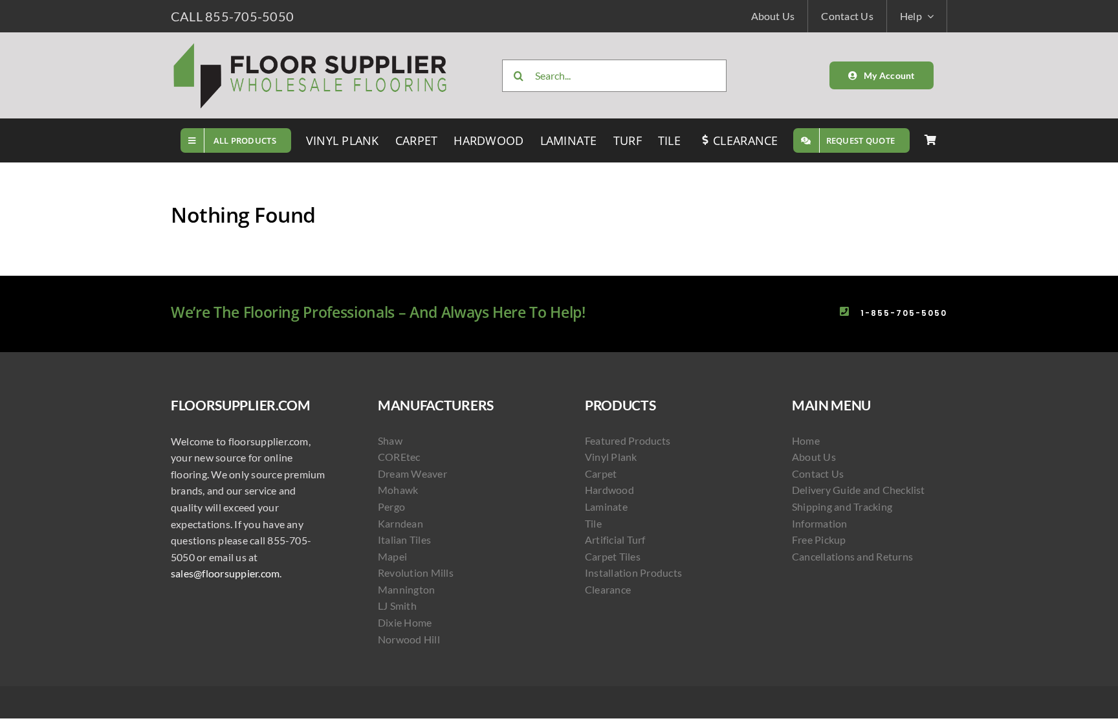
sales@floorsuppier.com (225, 573)
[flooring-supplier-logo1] (310, 45)
